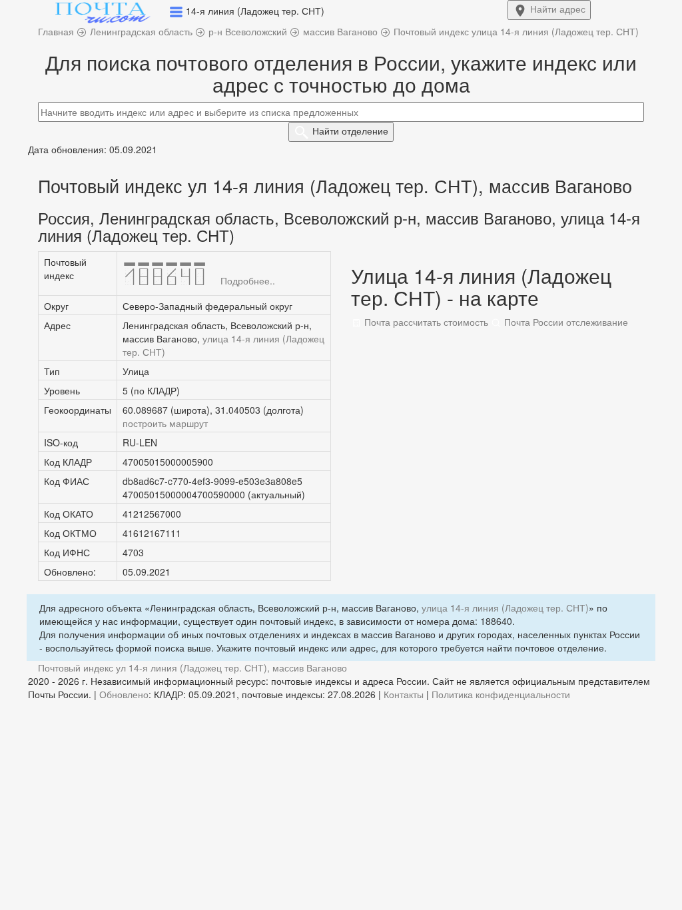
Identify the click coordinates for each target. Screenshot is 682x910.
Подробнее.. (247, 280)
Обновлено (124, 694)
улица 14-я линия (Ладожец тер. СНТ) (505, 607)
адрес (557, 8)
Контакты (404, 694)
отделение (350, 130)
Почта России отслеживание (565, 321)
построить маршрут (165, 423)
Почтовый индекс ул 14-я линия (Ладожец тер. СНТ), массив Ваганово (192, 667)
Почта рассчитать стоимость (425, 321)
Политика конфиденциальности (501, 694)
